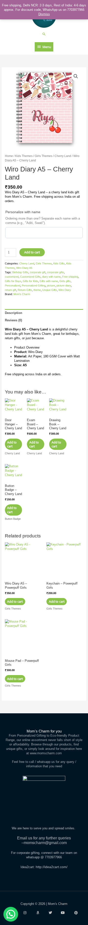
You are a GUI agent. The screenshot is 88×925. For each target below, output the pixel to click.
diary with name (51, 276)
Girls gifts (65, 281)
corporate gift (37, 272)
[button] (44, 34)
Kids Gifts (59, 263)
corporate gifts (55, 272)
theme (37, 289)
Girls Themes (43, 155)
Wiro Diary (64, 289)
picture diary (63, 285)
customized (12, 276)
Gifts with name (49, 281)
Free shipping (70, 276)
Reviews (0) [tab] (13, 320)
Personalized (12, 285)
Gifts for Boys (13, 281)
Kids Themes (24, 155)
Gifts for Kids (30, 281)
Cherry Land (63, 155)
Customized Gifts (30, 276)
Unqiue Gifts (49, 289)
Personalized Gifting (33, 285)
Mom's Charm (21, 294)
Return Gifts (25, 289)
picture (51, 285)
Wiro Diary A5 (24, 267)
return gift (10, 289)
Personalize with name (22, 212)
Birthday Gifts (20, 272)
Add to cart (32, 252)
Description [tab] (13, 313)
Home (9, 155)
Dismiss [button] (44, 14)
